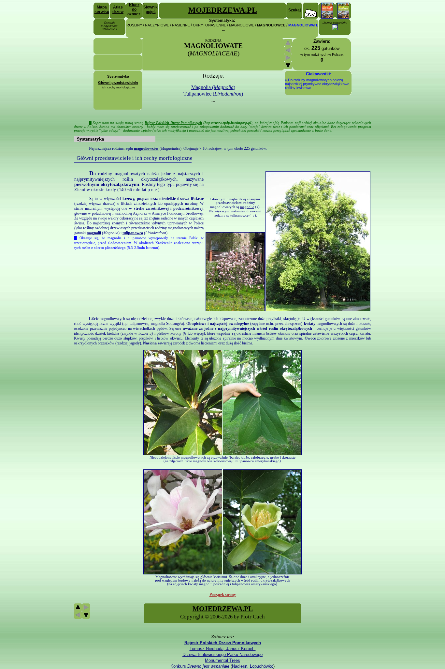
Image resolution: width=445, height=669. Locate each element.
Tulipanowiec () (213, 94)
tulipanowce (239, 215)
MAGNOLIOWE (241, 25)
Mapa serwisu (101, 9)
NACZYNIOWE (157, 25)
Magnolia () (213, 87)
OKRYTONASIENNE (209, 25)
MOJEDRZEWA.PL (222, 10)
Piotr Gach (252, 617)
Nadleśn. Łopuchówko (252, 666)
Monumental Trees (222, 660)
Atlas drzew (117, 9)
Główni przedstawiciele (118, 82)
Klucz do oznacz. (134, 9)
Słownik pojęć (150, 9)
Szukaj (294, 10)
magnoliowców (146, 148)
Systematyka (118, 76)
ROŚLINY (134, 25)
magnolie (247, 207)
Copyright (192, 617)
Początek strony (222, 594)
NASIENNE (181, 25)
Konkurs (199, 666)
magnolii (94, 233)
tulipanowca (132, 233)
